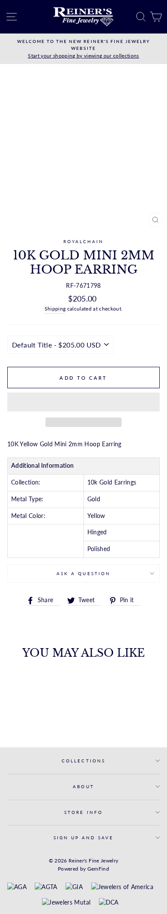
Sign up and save (84, 837)
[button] (83, 402)
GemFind (98, 868)
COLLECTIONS (83, 760)
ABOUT (83, 786)
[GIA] (74, 887)
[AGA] (17, 887)
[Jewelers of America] (122, 887)
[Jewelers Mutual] (66, 903)
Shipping (55, 308)
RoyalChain (83, 241)
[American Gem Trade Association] (46, 887)
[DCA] (109, 903)
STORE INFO (83, 812)
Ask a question (83, 573)
